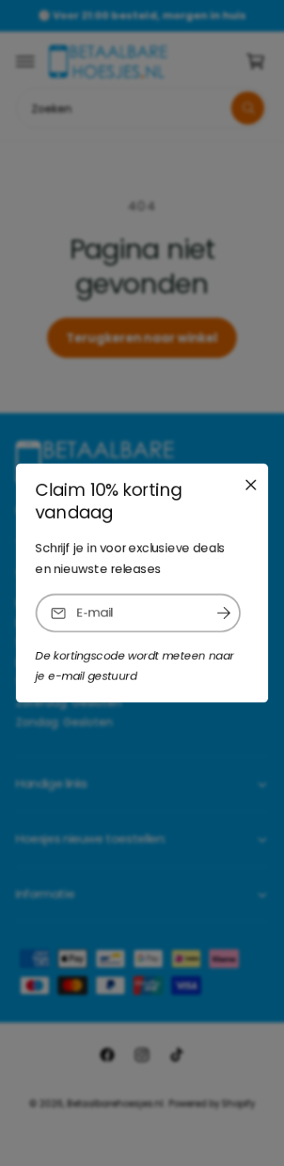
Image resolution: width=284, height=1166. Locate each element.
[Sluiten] (251, 485)
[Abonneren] (223, 613)
